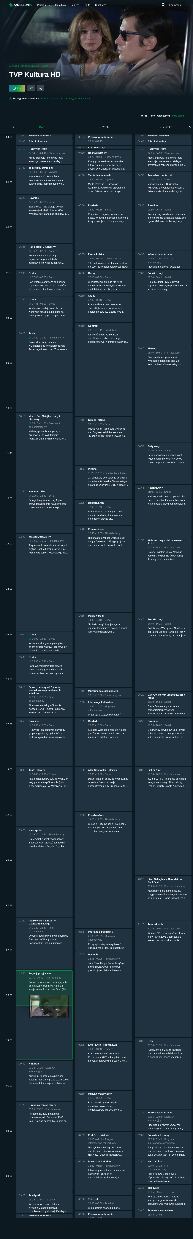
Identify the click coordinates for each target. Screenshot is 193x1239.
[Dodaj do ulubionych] (31, 88)
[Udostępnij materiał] (40, 88)
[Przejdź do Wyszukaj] (163, 5)
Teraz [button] (144, 115)
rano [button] (152, 115)
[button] (13, 127)
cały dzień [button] (178, 115)
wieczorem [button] (163, 115)
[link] (20, 5)
